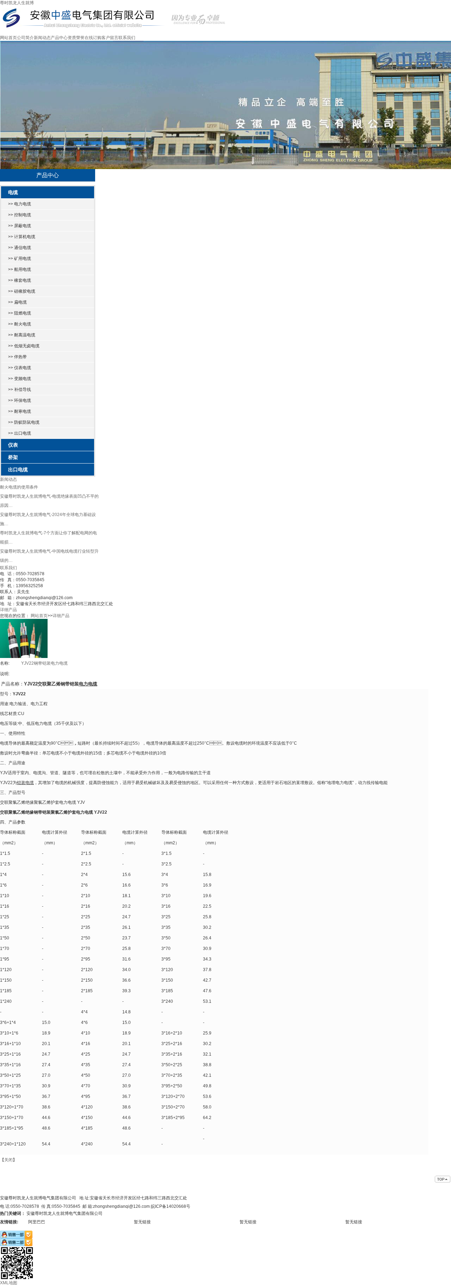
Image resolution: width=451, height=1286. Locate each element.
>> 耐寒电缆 (19, 411)
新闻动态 (42, 37)
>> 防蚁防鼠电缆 (23, 422)
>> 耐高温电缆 (21, 335)
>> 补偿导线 (19, 389)
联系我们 (126, 37)
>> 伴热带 (17, 356)
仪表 (13, 445)
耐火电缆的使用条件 (19, 487)
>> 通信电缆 (19, 247)
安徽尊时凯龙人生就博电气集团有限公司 (64, 1213)
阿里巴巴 (36, 1221)
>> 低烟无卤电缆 (23, 345)
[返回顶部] (443, 1179)
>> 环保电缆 (19, 400)
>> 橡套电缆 (19, 280)
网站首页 (8, 37)
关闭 (8, 1159)
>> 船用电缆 (19, 269)
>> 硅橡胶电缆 (21, 291)
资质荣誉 (76, 37)
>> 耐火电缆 (19, 324)
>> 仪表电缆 (19, 367)
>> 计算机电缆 (21, 236)
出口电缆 (18, 469)
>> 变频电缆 (19, 378)
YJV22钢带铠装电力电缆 (44, 663)
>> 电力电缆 (19, 203)
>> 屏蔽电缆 (19, 225)
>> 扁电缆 (17, 302)
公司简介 (25, 37)
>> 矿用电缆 (19, 258)
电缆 (13, 192)
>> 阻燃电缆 (19, 313)
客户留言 (109, 37)
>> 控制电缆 (19, 214)
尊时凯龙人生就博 (17, 2)
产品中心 (59, 37)
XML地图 (8, 1282)
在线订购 (93, 37)
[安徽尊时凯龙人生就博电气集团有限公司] (113, 8)
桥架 (13, 457)
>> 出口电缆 (19, 433)
